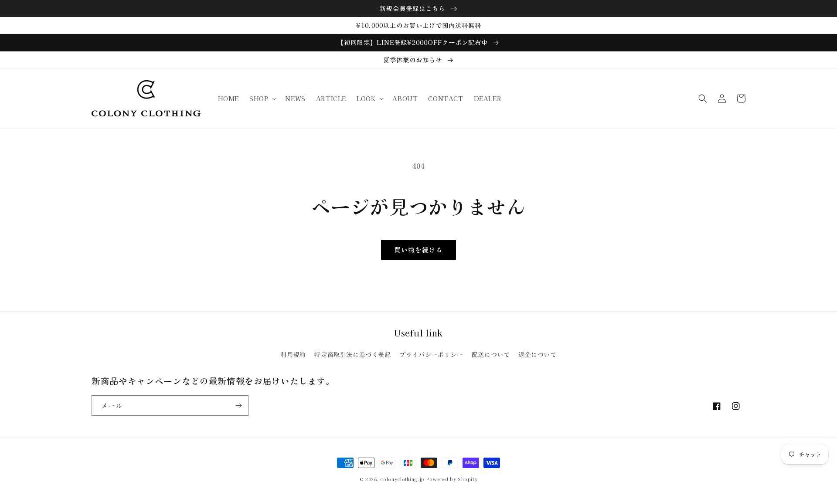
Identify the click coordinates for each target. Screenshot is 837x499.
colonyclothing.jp (402, 479)
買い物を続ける (418, 249)
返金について (537, 354)
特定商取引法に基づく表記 (352, 354)
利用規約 (293, 354)
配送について (491, 354)
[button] (262, 98)
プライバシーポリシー (431, 354)
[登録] (238, 405)
